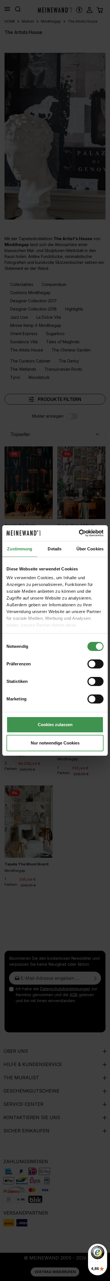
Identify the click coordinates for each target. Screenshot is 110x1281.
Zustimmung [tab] (19, 548)
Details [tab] (54, 548)
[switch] (95, 663)
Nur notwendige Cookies (55, 743)
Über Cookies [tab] (90, 548)
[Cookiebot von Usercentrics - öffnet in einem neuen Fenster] (79, 533)
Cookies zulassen (55, 724)
